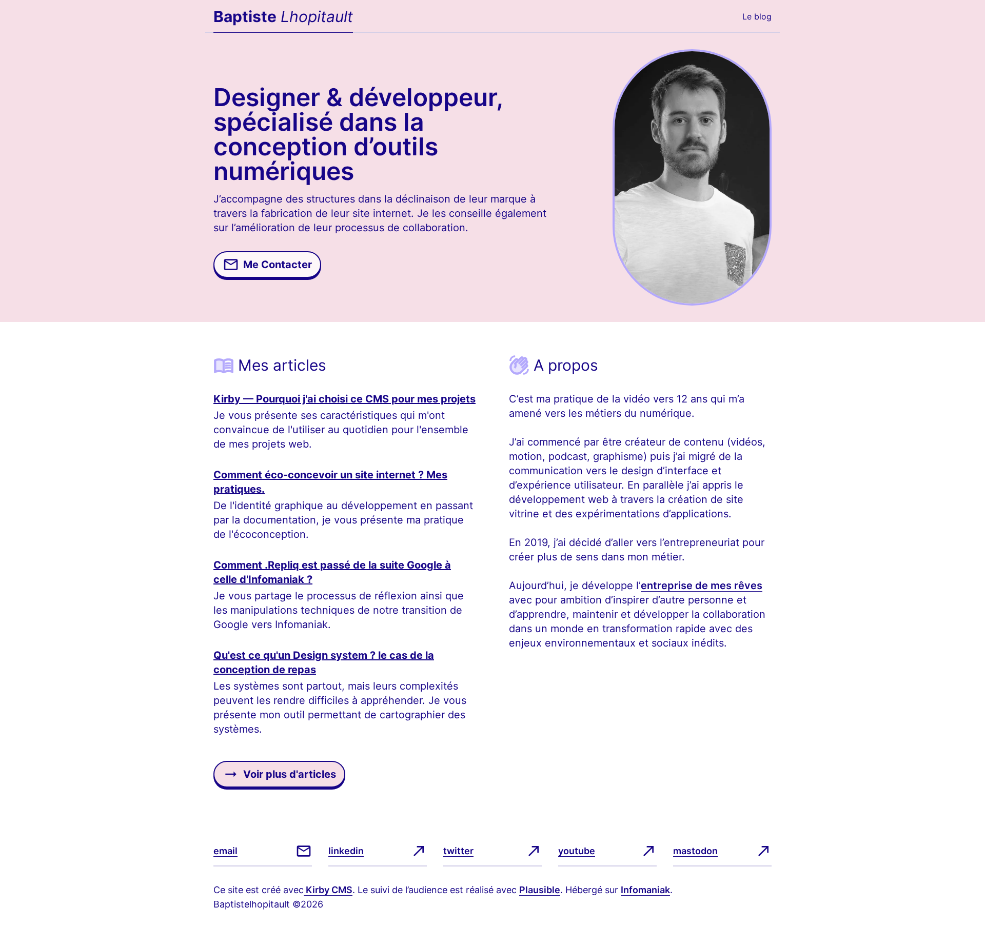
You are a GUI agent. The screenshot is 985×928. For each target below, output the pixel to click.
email (225, 850)
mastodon (695, 850)
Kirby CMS (328, 889)
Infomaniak (645, 889)
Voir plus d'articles (289, 774)
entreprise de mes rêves (701, 585)
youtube (576, 850)
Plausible (539, 889)
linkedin (346, 850)
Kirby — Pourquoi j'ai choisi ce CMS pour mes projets (344, 399)
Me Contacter (277, 264)
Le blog (757, 16)
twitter (458, 850)
